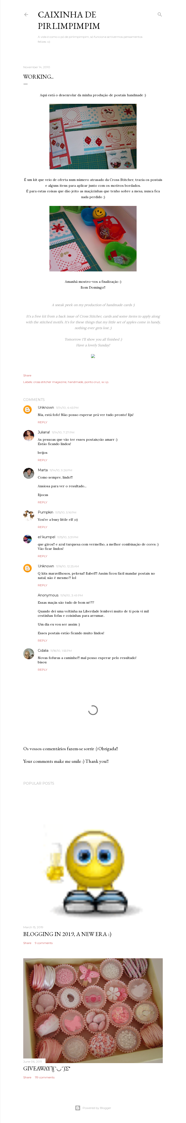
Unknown (46, 407)
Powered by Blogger (97, 1108)
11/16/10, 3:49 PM (71, 595)
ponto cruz (92, 382)
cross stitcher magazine (49, 382)
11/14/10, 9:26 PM (61, 470)
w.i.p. (105, 382)
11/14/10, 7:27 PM (63, 432)
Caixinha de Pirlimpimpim (69, 20)
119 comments (44, 1077)
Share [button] (27, 375)
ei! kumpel (46, 537)
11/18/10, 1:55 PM (61, 650)
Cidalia (43, 650)
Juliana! (44, 432)
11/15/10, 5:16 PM (65, 512)
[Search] (160, 13)
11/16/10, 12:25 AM (67, 566)
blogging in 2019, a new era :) (67, 934)
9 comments (44, 943)
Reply (42, 422)
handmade (75, 382)
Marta (43, 470)
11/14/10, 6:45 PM (67, 407)
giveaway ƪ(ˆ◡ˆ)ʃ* (46, 1068)
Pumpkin (45, 512)
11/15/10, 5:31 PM (67, 537)
